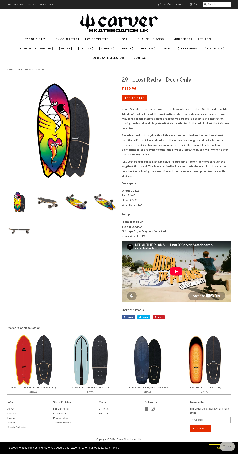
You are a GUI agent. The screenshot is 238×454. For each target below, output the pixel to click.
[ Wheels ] (106, 48)
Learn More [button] (112, 447)
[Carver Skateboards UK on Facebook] (146, 409)
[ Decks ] (65, 48)
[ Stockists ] (214, 48)
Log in (159, 4)
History (11, 418)
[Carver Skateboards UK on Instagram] (153, 409)
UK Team (104, 408)
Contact (11, 413)
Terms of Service (62, 422)
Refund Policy (60, 413)
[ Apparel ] (147, 48)
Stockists (12, 422)
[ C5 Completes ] (97, 38)
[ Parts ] (127, 48)
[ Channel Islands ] (151, 38)
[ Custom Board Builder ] (33, 48)
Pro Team (104, 413)
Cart (196, 4)
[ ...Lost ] (123, 38)
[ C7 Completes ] (35, 38)
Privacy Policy (60, 418)
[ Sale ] (166, 48)
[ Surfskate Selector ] (108, 57)
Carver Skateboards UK (129, 439)
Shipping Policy (61, 408)
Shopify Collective (16, 427)
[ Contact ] (141, 57)
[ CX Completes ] (66, 38)
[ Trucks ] (85, 48)
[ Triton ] (205, 38)
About (10, 408)
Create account (176, 4)
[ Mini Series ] (182, 38)
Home (10, 69)
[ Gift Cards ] (188, 48)
